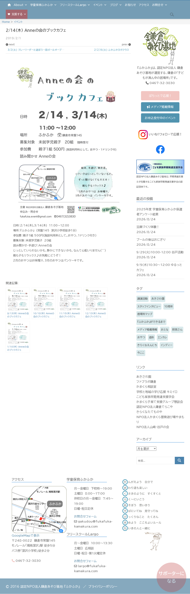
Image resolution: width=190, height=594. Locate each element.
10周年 (168, 306)
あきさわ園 (157, 298)
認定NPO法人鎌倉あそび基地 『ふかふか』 (50, 586)
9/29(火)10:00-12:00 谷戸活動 (160, 252)
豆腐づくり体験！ (147, 226)
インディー (166, 345)
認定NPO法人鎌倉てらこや (154, 406)
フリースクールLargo (73, 5)
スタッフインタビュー (148, 306)
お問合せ (157, 5)
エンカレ (162, 337)
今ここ (140, 352)
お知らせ (130, 5)
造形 (151, 337)
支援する (17, 14)
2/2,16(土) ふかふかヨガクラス (111, 50)
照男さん (177, 329)
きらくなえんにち (147, 345)
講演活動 (142, 298)
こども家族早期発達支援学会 (155, 396)
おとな (164, 329)
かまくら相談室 (146, 386)
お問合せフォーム (85, 516)
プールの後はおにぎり (151, 239)
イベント (98, 5)
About (18, 5)
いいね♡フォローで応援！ (165, 134)
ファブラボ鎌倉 (146, 381)
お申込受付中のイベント (160, 117)
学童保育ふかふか (41, 5)
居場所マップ (144, 314)
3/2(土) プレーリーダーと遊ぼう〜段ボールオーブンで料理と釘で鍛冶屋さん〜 (38, 50)
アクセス (144, 5)
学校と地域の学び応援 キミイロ (156, 391)
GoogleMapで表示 (25, 535)
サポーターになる (171, 577)
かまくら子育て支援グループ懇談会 (159, 401)
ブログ (114, 5)
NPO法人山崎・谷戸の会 (152, 427)
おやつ (141, 337)
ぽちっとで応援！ (160, 95)
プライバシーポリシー (102, 586)
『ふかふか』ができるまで (151, 322)
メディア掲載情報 (161, 106)
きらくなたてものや (149, 411)
